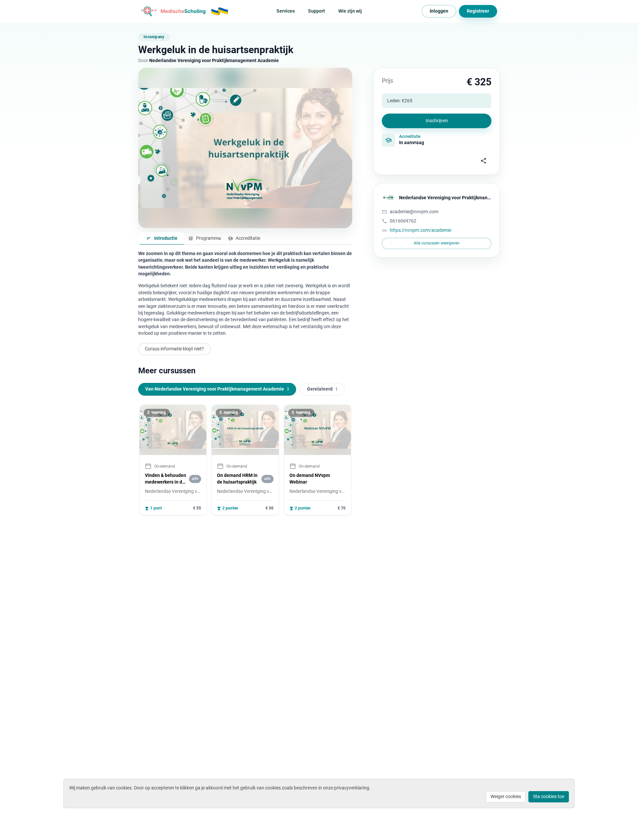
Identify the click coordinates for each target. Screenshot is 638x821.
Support (316, 11)
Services (285, 11)
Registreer (478, 11)
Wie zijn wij (350, 11)
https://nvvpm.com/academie (420, 230)
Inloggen (439, 11)
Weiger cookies (505, 796)
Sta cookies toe (548, 796)
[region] (245, 460)
